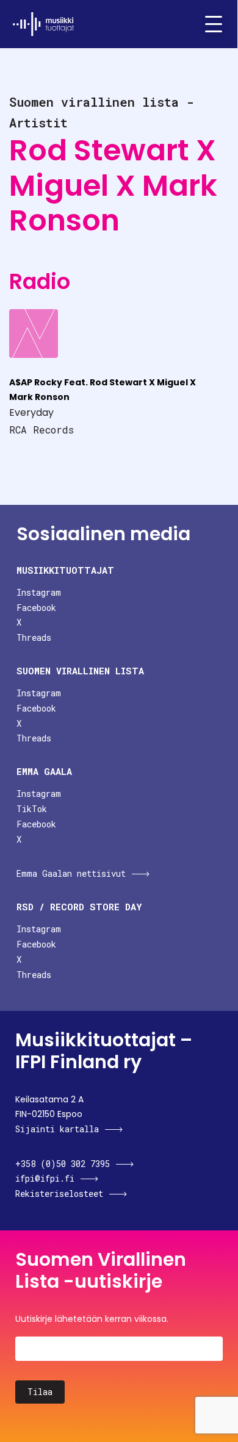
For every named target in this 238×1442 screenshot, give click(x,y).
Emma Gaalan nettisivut (71, 873)
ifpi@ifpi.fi (44, 1178)
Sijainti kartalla (57, 1129)
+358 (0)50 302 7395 (62, 1163)
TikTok (31, 809)
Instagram (38, 592)
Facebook (36, 607)
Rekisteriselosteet (59, 1193)
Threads (33, 637)
